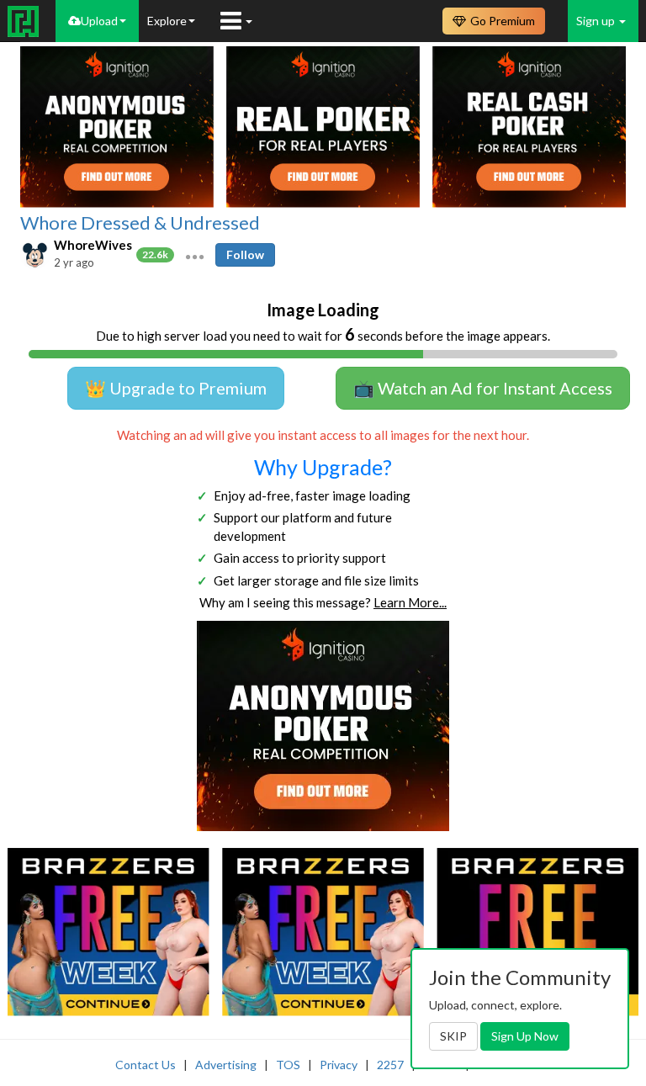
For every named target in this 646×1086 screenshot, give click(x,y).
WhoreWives (93, 244)
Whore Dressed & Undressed (140, 223)
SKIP (453, 1036)
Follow (245, 254)
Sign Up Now (525, 1036)
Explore (167, 20)
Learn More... (410, 602)
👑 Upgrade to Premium (176, 388)
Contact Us (145, 1064)
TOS (288, 1064)
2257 (390, 1064)
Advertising (226, 1064)
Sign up (596, 20)
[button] (195, 255)
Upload (99, 20)
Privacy (338, 1064)
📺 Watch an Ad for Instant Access (482, 388)
